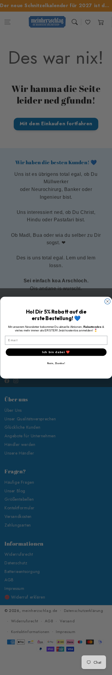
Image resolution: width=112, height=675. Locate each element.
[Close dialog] (107, 301)
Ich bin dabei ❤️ (56, 351)
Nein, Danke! (56, 363)
